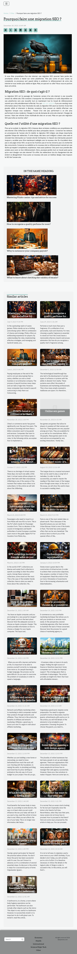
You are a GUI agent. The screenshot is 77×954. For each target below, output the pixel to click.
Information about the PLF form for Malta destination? (22, 509)
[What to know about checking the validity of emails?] (32, 265)
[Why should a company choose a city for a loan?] (55, 646)
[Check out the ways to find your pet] (55, 789)
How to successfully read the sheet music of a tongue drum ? (55, 461)
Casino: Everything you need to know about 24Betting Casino (22, 461)
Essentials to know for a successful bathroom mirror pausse (22, 891)
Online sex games (55, 411)
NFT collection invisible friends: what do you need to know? (22, 557)
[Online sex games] (55, 407)
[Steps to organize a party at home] (22, 837)
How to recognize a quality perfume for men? (29, 224)
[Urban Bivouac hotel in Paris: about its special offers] (55, 503)
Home (6, 13)
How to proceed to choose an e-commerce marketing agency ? (55, 604)
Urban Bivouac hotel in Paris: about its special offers (55, 509)
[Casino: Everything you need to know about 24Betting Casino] (22, 455)
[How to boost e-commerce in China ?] (22, 407)
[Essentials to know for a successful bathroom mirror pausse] (22, 884)
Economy (38, 938)
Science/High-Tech (38, 947)
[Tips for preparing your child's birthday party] (55, 837)
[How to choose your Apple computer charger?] (22, 598)
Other (12, 13)
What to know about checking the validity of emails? (32, 277)
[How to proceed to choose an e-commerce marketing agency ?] (55, 598)
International (38, 944)
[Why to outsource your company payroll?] (27, 239)
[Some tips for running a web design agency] (55, 741)
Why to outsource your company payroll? (27, 251)
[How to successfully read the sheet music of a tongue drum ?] (55, 455)
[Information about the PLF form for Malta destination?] (22, 503)
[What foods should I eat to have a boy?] (22, 789)
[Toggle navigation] (6, 4)
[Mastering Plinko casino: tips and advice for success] (31, 185)
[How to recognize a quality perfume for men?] (29, 212)
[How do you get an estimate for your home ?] (22, 741)
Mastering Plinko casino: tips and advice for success (31, 197)
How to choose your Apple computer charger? (22, 604)
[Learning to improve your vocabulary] (22, 646)
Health (38, 941)
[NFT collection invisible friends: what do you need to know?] (22, 550)
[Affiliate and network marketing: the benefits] (22, 694)
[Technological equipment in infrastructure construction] (55, 550)
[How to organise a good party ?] (55, 694)
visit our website (48, 103)
